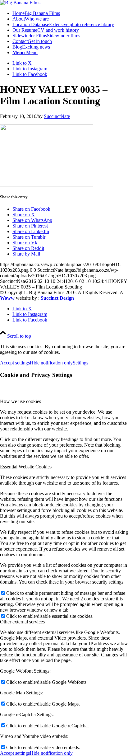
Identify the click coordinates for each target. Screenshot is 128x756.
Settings (80, 362)
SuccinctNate (57, 116)
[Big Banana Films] (20, 2)
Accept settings (15, 362)
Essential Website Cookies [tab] (26, 466)
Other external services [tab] (22, 621)
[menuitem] (70, 13)
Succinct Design (57, 298)
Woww (7, 298)
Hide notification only (51, 362)
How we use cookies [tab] (20, 401)
